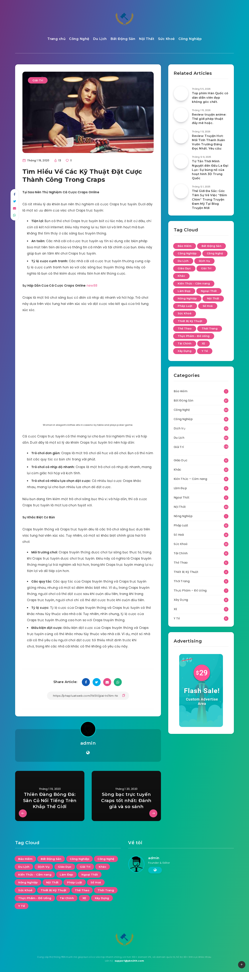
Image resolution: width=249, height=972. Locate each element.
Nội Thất (146, 39)
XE (203, 343)
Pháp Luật (185, 306)
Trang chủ (56, 39)
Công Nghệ (79, 39)
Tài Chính (185, 343)
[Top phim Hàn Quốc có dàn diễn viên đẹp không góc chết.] (181, 93)
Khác (181, 276)
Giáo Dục (184, 268)
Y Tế (205, 351)
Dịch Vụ (204, 261)
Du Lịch (100, 39)
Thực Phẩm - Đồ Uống (194, 336)
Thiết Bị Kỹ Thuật (190, 321)
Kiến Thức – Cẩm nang (190, 479)
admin (88, 743)
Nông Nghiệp (187, 298)
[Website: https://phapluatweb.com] (88, 752)
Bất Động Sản (122, 39)
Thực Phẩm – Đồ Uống (190, 590)
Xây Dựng (184, 351)
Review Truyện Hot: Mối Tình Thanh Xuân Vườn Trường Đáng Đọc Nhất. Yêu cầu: (208, 142)
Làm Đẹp (184, 291)
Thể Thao (185, 328)
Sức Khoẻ (166, 39)
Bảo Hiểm (184, 246)
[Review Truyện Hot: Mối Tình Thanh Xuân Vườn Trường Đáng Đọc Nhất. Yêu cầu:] (181, 136)
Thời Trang (209, 328)
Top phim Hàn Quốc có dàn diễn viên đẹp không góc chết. (210, 97)
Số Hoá (208, 306)
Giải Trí (37, 80)
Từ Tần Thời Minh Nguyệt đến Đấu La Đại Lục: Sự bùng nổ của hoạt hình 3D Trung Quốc (210, 170)
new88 (92, 285)
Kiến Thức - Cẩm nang (194, 283)
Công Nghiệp (190, 39)
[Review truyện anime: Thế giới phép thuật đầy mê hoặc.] (181, 115)
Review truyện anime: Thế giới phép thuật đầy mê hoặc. (209, 119)
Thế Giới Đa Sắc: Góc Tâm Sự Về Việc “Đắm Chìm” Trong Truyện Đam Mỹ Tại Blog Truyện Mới (209, 199)
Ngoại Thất (209, 291)
